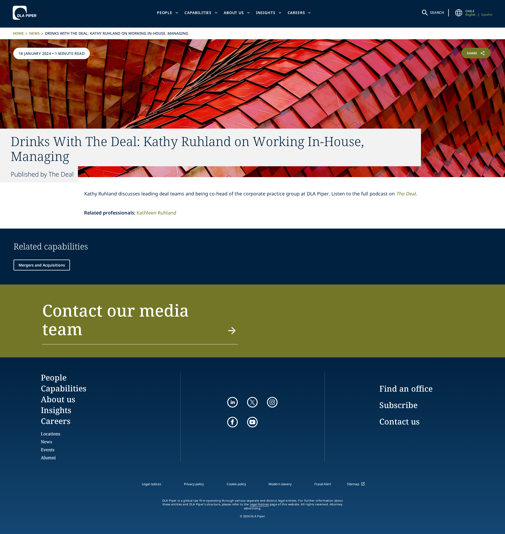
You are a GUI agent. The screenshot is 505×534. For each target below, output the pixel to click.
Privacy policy (194, 484)
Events (47, 450)
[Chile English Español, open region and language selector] (458, 13)
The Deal (406, 193)
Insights (265, 12)
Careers (296, 12)
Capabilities (198, 12)
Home (18, 33)
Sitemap (353, 484)
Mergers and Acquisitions (42, 265)
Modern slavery (280, 484)
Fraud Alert (322, 484)
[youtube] (252, 422)
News (34, 33)
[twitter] (252, 402)
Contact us (399, 421)
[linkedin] (232, 402)
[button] (140, 322)
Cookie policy (236, 484)
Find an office (406, 388)
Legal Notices (259, 504)
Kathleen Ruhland (156, 212)
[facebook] (232, 422)
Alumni (48, 458)
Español (486, 14)
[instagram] (272, 402)
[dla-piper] (26, 13)
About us (234, 12)
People (164, 12)
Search (437, 12)
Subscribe (398, 405)
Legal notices (151, 484)
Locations (50, 434)
